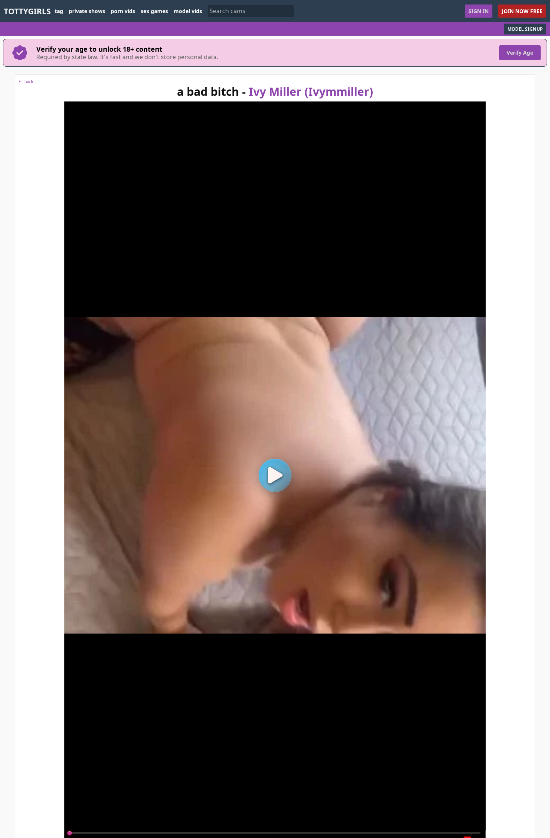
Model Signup (525, 29)
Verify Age (520, 52)
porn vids (123, 11)
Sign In (478, 11)
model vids (188, 11)
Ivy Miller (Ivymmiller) (311, 91)
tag (59, 11)
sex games (154, 11)
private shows (87, 11)
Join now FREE (522, 11)
